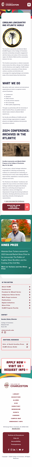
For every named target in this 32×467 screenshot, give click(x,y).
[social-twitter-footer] (17, 450)
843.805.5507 (16, 429)
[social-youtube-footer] (20, 450)
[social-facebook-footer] (9, 450)
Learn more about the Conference (15, 201)
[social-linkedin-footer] (14, 450)
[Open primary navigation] (29, 4)
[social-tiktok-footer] (23, 450)
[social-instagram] (5, 333)
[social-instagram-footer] (11, 450)
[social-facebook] (2, 333)
